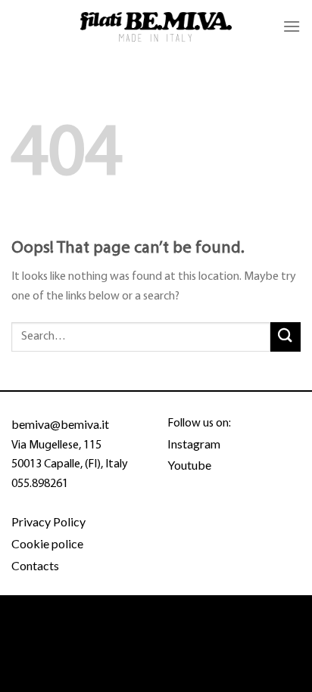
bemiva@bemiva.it (60, 424)
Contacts (35, 565)
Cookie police (47, 543)
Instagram (193, 443)
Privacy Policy (48, 521)
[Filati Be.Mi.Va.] (156, 27)
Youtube (189, 465)
